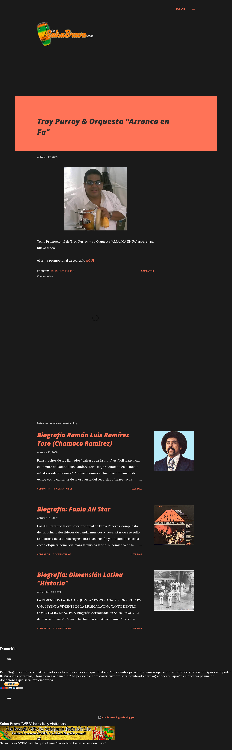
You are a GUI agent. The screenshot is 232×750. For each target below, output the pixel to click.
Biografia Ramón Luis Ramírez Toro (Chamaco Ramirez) (83, 439)
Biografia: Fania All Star (73, 509)
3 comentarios (62, 554)
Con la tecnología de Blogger (118, 717)
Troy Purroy (66, 270)
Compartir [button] (147, 270)
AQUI (90, 260)
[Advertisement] (93, 14)
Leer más (136, 488)
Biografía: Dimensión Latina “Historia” (80, 578)
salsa (54, 270)
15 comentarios (62, 488)
